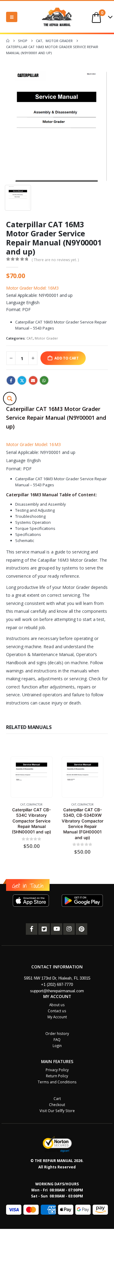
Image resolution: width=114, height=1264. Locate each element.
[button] (11, 17)
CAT (29, 338)
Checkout (57, 1104)
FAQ (57, 1039)
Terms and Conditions (57, 1081)
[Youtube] (56, 929)
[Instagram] (69, 929)
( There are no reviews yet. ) (55, 259)
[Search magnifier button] (9, 398)
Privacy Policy (57, 1069)
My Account (57, 1016)
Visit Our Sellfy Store (57, 1110)
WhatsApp (44, 380)
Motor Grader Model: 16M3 (32, 288)
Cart (57, 1098)
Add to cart (66, 358)
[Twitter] (44, 929)
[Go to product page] (31, 776)
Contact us (57, 1010)
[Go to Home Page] (7, 41)
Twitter (22, 380)
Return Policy (57, 1075)
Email (33, 380)
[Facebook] (31, 929)
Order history (57, 1033)
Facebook (11, 380)
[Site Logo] (57, 17)
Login (57, 1045)
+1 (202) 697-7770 (57, 984)
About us (57, 1004)
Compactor (34, 804)
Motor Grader (46, 338)
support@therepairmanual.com (57, 991)
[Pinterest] (81, 929)
